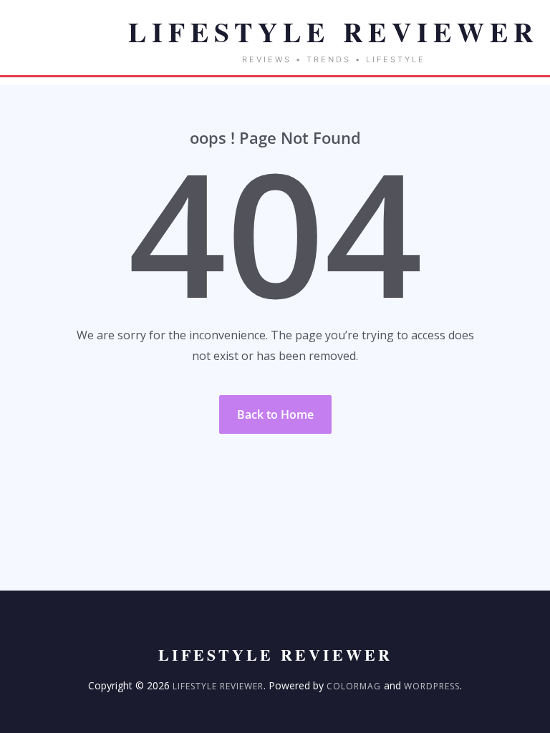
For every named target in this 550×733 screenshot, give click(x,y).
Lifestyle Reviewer (218, 686)
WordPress (432, 686)
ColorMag (354, 686)
